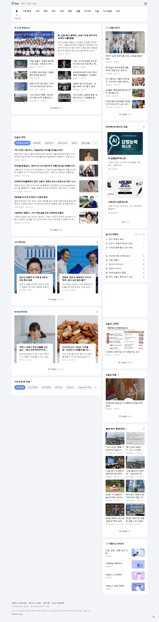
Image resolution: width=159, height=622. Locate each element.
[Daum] (13, 3)
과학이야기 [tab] (49, 143)
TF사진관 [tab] (20, 387)
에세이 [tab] (74, 143)
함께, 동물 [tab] (86, 143)
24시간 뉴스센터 (35, 603)
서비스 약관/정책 (58, 603)
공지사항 (46, 603)
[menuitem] (16, 11)
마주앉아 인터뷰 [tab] (22, 143)
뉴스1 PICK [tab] (32, 387)
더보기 (123, 222)
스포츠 (28, 3)
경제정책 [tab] (36, 143)
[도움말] (97, 242)
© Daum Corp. (17, 614)
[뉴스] (17, 3)
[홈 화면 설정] (153, 616)
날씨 (34, 3)
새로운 (57, 108)
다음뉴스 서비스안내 (19, 603)
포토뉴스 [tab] (70, 387)
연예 (23, 3)
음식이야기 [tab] (62, 143)
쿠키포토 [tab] (58, 387)
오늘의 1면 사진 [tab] (84, 387)
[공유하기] (145, 3)
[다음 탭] (95, 143)
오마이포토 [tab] (46, 387)
